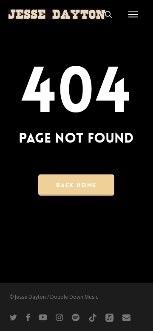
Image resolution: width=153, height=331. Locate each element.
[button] (133, 14)
